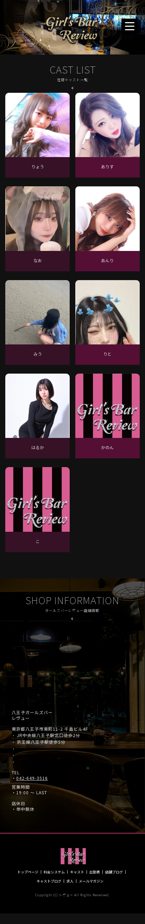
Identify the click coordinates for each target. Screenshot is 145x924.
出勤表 (94, 872)
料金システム (54, 872)
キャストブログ (49, 881)
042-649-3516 (32, 778)
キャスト (77, 872)
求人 (70, 881)
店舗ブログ (114, 872)
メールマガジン (91, 881)
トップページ (27, 872)
